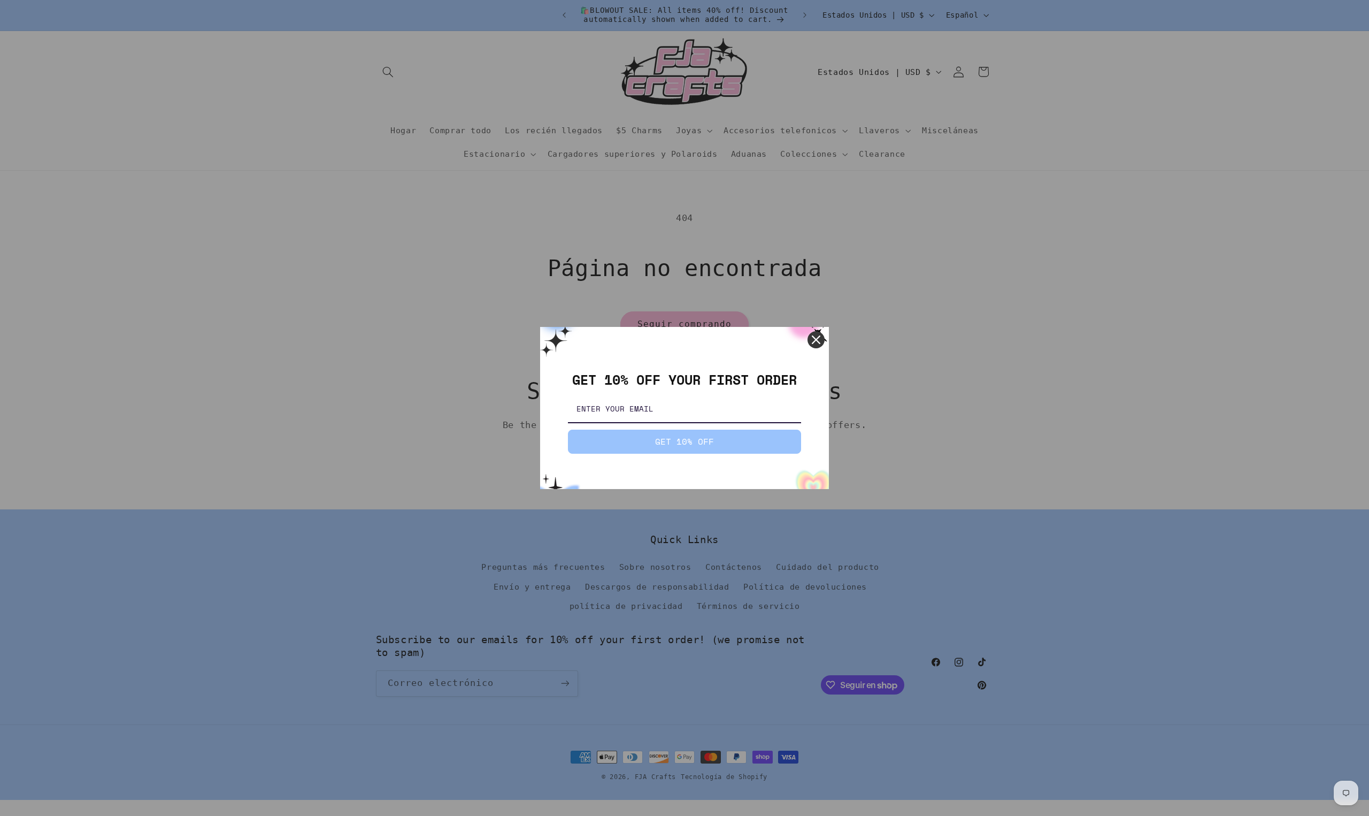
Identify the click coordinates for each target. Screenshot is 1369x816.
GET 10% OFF (684, 441)
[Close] (816, 340)
